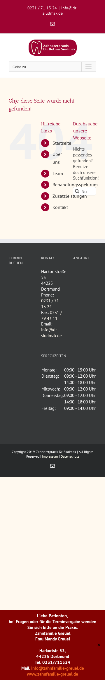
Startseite (61, 143)
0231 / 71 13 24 (50, 303)
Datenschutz (70, 456)
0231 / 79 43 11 (51, 315)
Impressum (50, 456)
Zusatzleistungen (69, 196)
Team (57, 173)
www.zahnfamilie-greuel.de (52, 674)
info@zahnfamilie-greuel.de (57, 668)
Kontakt (60, 207)
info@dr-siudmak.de (60, 10)
